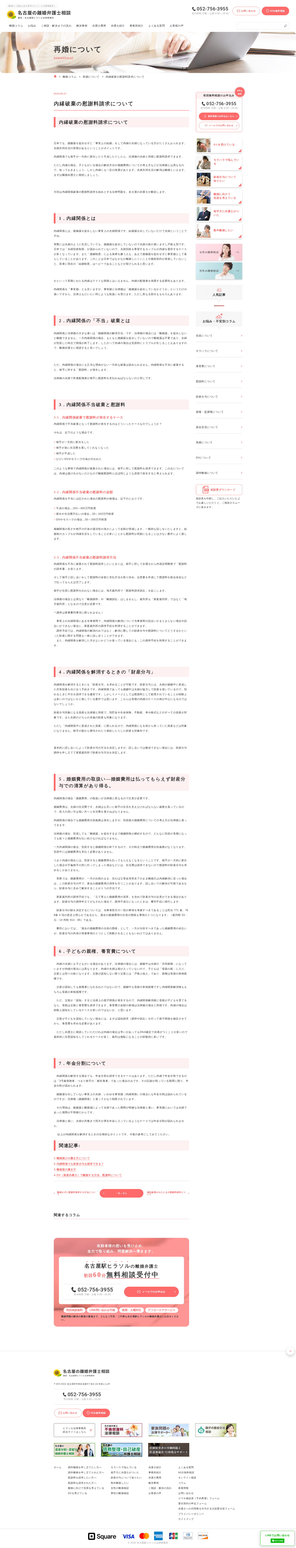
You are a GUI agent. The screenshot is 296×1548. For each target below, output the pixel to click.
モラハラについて (207, 350)
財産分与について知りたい (126, 1477)
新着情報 (183, 1488)
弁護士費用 (99, 25)
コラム (182, 1483)
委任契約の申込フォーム (192, 1503)
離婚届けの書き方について (73, 1158)
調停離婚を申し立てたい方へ (85, 1467)
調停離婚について (207, 472)
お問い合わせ (186, 1493)
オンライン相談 (187, 1477)
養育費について (205, 366)
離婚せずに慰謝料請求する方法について (76, 1193)
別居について (204, 335)
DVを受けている (77, 1493)
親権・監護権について (210, 411)
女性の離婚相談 (120, 1488)
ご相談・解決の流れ (56, 25)
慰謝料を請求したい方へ (82, 1477)
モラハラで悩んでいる (124, 1467)
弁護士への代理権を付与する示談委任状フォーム (206, 1508)
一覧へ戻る (121, 1193)
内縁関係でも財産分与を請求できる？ (80, 1163)
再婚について (91, 76)
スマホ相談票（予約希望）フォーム (199, 1498)
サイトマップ (186, 1519)
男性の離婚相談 (120, 1493)
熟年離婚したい (120, 1483)
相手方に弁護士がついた (125, 1472)
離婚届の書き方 (66, 1169)
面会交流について (207, 427)
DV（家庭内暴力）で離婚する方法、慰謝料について (89, 1175)
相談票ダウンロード (223, 489)
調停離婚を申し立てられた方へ (86, 1472)
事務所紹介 (137, 25)
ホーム (57, 1467)
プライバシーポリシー (191, 1514)
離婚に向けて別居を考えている (86, 1488)
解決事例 (82, 25)
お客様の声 (177, 25)
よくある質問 (156, 25)
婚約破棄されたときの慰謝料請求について (166, 1193)
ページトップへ (290, 1351)
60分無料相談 (186, 1472)
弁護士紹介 (118, 25)
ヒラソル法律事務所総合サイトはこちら (74, 1430)
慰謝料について (205, 381)
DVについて (203, 457)
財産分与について (207, 396)
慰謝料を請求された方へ (82, 1483)
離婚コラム (70, 76)
